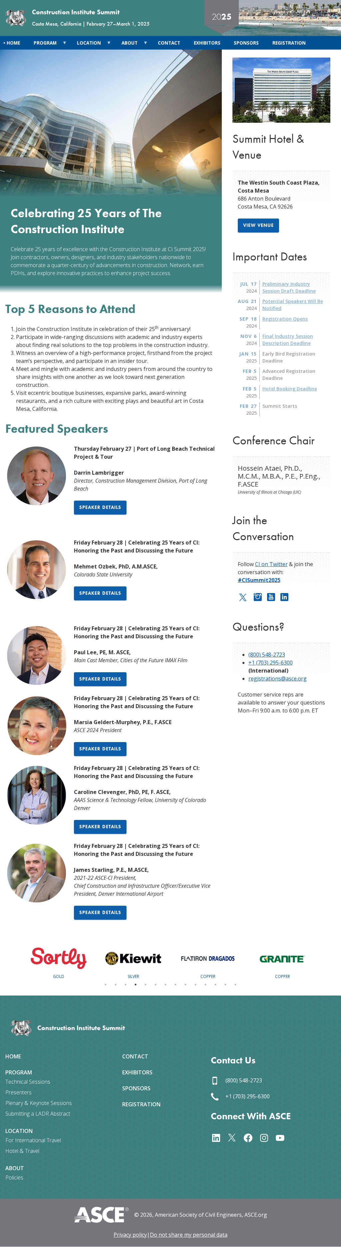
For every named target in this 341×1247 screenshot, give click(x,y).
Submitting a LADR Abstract (37, 1113)
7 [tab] (165, 984)
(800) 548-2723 (266, 654)
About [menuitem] (126, 45)
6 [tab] (155, 984)
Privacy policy (130, 1234)
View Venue (258, 225)
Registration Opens (285, 319)
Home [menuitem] (13, 43)
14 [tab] (235, 984)
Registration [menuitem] (289, 43)
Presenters (18, 1092)
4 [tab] (135, 984)
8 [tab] (175, 984)
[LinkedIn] (287, 596)
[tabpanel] (59, 962)
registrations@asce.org (277, 678)
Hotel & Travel (22, 1151)
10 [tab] (195, 984)
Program (18, 1072)
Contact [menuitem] (169, 43)
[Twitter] (246, 597)
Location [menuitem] (85, 45)
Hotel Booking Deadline (289, 389)
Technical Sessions (27, 1081)
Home (13, 1056)
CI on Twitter (271, 564)
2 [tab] (115, 984)
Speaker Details (100, 507)
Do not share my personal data (188, 1234)
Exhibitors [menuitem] (207, 43)
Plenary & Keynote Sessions (38, 1103)
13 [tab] (225, 984)
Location (19, 1131)
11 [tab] (205, 984)
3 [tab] (125, 984)
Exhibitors (137, 1072)
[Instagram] (260, 596)
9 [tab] (185, 984)
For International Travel (33, 1140)
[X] (235, 1137)
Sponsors (136, 1088)
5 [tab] (145, 984)
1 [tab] (105, 984)
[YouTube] (273, 596)
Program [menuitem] (42, 45)
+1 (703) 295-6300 (270, 662)
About (14, 1168)
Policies (14, 1177)
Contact (135, 1056)
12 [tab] (215, 984)
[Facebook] (251, 1137)
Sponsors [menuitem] (246, 43)
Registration (141, 1104)
